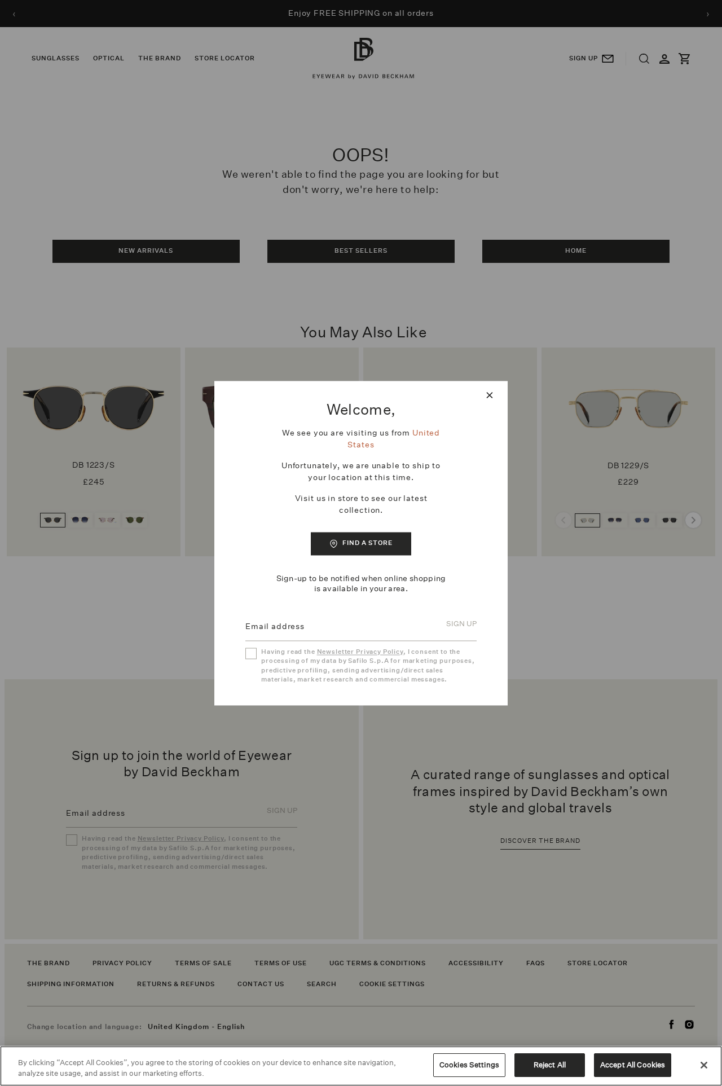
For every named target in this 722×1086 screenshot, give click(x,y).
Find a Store (367, 543)
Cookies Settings (469, 1065)
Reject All (550, 1065)
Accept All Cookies (632, 1065)
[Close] (704, 1065)
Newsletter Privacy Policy (360, 652)
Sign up (461, 624)
